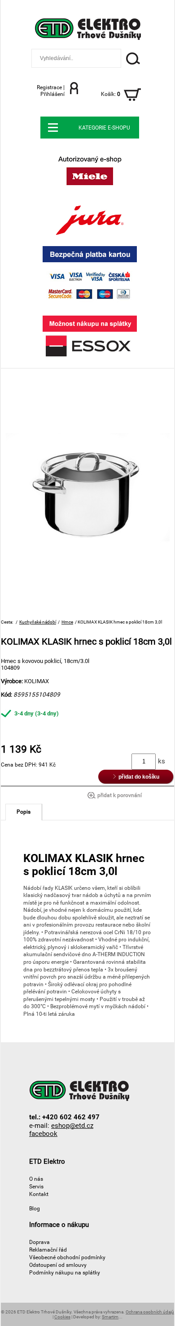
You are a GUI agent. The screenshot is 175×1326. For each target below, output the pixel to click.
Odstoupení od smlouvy (58, 1264)
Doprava (39, 1242)
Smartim (110, 1316)
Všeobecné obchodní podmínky (67, 1257)
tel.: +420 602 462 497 (64, 1117)
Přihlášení (52, 94)
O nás (36, 1178)
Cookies (62, 1316)
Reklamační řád (48, 1249)
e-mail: (61, 1125)
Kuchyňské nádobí (37, 622)
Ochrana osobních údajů (150, 1311)
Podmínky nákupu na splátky (64, 1272)
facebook (43, 1134)
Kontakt (38, 1194)
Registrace (49, 87)
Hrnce (67, 622)
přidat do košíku (137, 777)
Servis (36, 1186)
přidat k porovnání (119, 795)
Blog (34, 1208)
